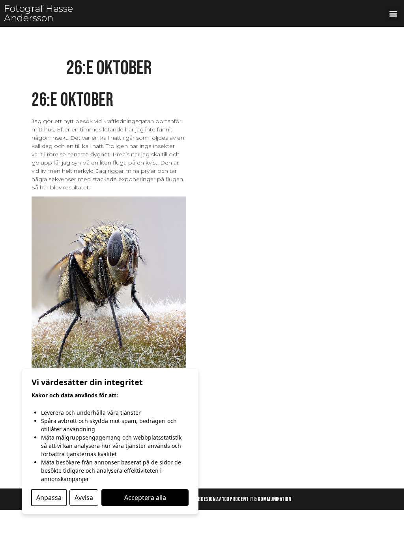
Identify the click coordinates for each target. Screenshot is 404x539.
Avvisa (84, 497)
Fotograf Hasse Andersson (38, 13)
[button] (393, 13)
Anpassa (49, 497)
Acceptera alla (145, 497)
